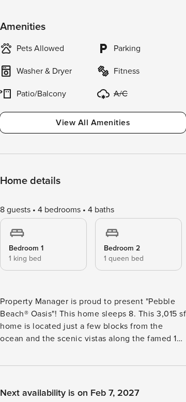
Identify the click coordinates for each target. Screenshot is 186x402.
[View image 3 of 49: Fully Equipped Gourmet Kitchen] (93, 316)
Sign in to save (32, 380)
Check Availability (121, 382)
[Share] (148, 16)
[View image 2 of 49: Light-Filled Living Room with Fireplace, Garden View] (93, 189)
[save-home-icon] (169, 16)
